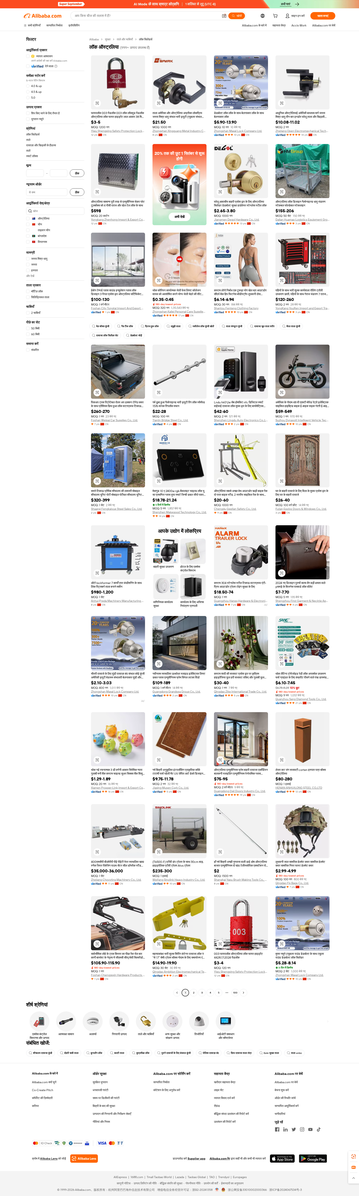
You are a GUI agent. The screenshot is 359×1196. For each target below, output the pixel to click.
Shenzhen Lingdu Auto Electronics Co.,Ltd (241, 420)
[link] (353, 1156)
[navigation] (55, 516)
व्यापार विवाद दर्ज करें (224, 1098)
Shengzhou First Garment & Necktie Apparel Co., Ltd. (302, 600)
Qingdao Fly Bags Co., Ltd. (292, 883)
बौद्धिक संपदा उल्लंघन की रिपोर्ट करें (231, 1113)
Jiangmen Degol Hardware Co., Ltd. (236, 219)
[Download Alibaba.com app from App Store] (282, 1158)
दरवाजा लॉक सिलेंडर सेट (107, 335)
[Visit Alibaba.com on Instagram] (302, 1129)
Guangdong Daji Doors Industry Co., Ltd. (240, 791)
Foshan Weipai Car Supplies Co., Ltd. (114, 420)
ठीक (77, 173)
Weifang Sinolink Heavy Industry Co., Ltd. (178, 879)
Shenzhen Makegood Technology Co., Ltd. (179, 512)
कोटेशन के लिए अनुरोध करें (166, 1090)
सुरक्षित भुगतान (100, 1082)
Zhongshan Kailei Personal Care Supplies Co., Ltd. (179, 311)
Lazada (179, 1177)
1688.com (136, 1177)
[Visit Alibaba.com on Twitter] (293, 1129)
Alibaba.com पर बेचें (286, 1082)
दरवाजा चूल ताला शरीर (264, 326)
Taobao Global (197, 1177)
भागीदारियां (280, 1113)
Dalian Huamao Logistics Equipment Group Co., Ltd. (302, 219)
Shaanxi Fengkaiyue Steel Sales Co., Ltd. (116, 508)
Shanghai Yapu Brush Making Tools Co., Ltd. (241, 879)
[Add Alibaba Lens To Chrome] (84, 1158)
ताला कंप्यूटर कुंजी (234, 326)
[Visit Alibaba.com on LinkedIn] (285, 1129)
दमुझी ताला (176, 326)
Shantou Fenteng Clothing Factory (236, 308)
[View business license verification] (217, 1190)
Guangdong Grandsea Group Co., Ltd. (176, 691)
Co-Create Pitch (42, 1090)
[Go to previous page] (177, 992)
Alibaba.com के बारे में (45, 1073)
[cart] (276, 16)
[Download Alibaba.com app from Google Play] (313, 1158)
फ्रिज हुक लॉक (152, 326)
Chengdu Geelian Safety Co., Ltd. (235, 508)
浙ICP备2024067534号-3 (285, 1189)
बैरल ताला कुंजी (293, 326)
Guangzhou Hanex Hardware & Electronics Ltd (241, 600)
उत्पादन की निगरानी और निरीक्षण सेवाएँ (112, 1113)
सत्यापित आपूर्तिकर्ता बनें (287, 1106)
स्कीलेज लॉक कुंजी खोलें (203, 326)
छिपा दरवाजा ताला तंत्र (241, 1053)
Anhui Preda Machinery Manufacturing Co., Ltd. (118, 600)
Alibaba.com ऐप (220, 1158)
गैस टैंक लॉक (127, 326)
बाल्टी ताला (119, 1053)
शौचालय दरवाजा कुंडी (42, 1053)
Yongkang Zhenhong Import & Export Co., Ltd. (118, 219)
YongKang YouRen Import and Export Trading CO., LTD (302, 308)
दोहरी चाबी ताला (71, 1053)
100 (235, 992)
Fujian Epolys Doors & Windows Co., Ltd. (301, 508)
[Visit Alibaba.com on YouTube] (310, 1129)
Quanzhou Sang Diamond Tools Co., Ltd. (300, 699)
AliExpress (120, 1177)
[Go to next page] (243, 992)
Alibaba (94, 39)
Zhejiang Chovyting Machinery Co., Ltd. (116, 879)
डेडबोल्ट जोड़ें (136, 335)
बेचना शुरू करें (282, 1090)
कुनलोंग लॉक (96, 1053)
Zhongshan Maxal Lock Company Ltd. (238, 131)
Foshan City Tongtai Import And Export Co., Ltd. (118, 308)
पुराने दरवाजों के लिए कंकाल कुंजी (176, 1053)
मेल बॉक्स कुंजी (102, 326)
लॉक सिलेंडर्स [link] (145, 39)
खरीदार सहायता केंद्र (224, 1082)
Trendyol (223, 1177)
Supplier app (196, 1158)
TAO (212, 1177)
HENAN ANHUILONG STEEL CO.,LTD (298, 787)
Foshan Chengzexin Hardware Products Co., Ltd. (118, 975)
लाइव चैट (219, 1090)
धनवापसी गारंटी (100, 1090)
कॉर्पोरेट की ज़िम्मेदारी (42, 1098)
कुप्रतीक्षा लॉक (142, 1053)
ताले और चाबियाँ (125, 39)
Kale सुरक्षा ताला (271, 1053)
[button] (224, 15)
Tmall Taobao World (159, 1177)
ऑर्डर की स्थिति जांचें (285, 1098)
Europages (240, 1177)
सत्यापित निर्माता (161, 1082)
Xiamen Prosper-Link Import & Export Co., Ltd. (118, 787)
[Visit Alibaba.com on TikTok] (318, 1129)
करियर (35, 1106)
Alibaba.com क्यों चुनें (44, 1082)
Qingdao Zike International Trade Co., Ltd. (240, 691)
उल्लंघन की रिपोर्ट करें (225, 1121)
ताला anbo (296, 1053)
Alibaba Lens (49, 1158)
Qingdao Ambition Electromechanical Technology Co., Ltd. (179, 971)
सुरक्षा (108, 39)
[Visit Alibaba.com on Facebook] (277, 1129)
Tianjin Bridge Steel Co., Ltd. (170, 420)
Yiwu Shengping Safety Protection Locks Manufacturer (118, 131)
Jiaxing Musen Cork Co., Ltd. (170, 787)
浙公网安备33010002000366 (247, 1189)
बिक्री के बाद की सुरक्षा (104, 1106)
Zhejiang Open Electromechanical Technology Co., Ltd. (302, 131)
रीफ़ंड (217, 1106)
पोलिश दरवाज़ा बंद (211, 1053)
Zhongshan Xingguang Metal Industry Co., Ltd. (179, 131)
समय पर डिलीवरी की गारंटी (106, 1098)
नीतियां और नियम (101, 1121)
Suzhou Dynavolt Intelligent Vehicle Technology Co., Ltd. (302, 420)
